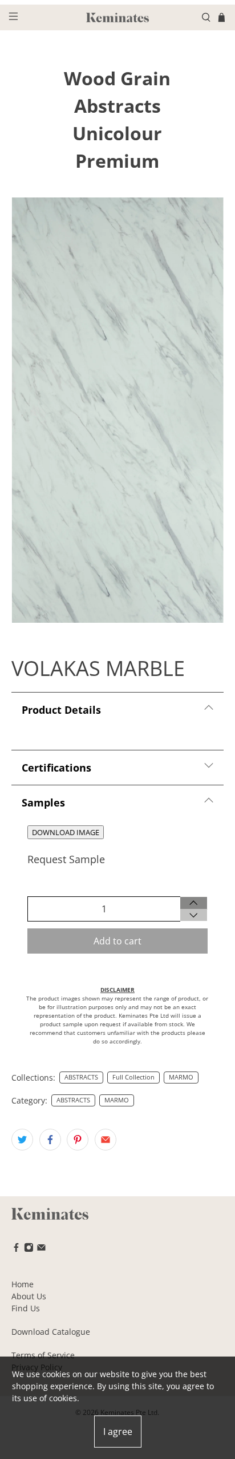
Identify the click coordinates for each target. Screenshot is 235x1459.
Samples (43, 802)
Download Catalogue (50, 1331)
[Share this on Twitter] (22, 1139)
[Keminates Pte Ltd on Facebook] (16, 1249)
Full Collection (133, 1077)
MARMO (181, 1077)
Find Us (25, 1308)
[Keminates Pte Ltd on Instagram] (29, 1249)
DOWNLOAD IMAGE (65, 832)
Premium (117, 160)
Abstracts (117, 105)
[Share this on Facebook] (50, 1139)
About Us (28, 1296)
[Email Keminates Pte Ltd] (41, 1249)
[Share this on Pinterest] (77, 1139)
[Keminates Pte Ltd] (117, 17)
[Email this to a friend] (105, 1139)
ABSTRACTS (81, 1077)
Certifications (56, 767)
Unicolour (117, 133)
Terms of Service (43, 1355)
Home (22, 1284)
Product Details (61, 710)
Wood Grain (117, 78)
